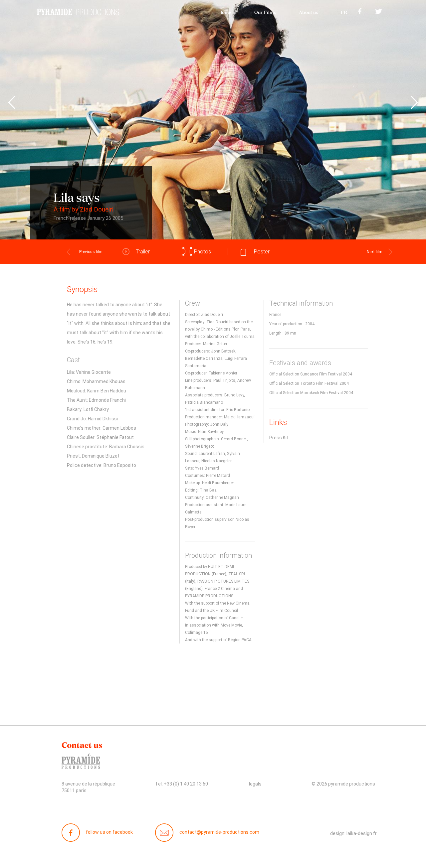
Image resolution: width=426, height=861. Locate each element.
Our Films (265, 11)
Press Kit (279, 437)
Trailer (143, 251)
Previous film (91, 251)
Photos (202, 251)
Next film (374, 251)
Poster (262, 251)
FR (344, 11)
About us (308, 11)
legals (255, 784)
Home (224, 11)
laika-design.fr (361, 833)
